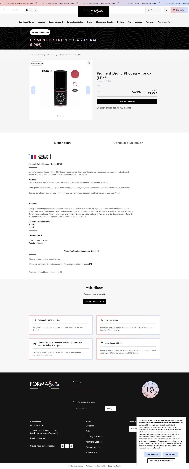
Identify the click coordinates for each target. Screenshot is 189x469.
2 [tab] (60, 116)
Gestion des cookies (75, 466)
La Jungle (117, 466)
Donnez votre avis (94, 302)
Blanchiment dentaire (104, 22)
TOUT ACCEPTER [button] (152, 454)
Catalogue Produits (94, 436)
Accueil (32, 55)
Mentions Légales (94, 442)
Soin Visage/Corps (26, 22)
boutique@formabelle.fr (40, 438)
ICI (98, 251)
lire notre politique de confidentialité (160, 447)
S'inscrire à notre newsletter (84, 402)
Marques (138, 22)
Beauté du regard (56, 22)
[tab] (61, 144)
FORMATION (91, 452)
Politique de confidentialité (95, 466)
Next (88, 93)
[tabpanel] (60, 85)
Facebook (77, 382)
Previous (33, 93)
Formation (150, 22)
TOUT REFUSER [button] (170, 454)
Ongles (89, 22)
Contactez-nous (93, 447)
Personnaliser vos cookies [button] (160, 461)
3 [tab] (63, 116)
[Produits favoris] (166, 10)
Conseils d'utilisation (128, 142)
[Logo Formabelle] (93, 11)
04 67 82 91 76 (36, 425)
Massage (41, 22)
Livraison (90, 425)
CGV (88, 431)
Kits (129, 22)
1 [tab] (58, 116)
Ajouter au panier (126, 101)
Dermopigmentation (75, 22)
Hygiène (120, 22)
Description (62, 142)
